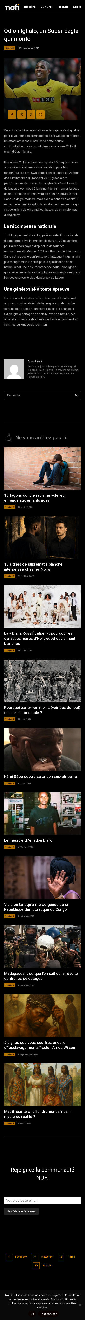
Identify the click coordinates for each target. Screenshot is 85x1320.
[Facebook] (12, 114)
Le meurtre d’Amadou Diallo (28, 840)
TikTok (71, 1257)
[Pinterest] (31, 114)
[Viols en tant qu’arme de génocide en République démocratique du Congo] (42, 877)
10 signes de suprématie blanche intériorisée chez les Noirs (33, 566)
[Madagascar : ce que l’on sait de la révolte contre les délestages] (42, 946)
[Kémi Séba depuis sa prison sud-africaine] (42, 749)
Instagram (47, 1257)
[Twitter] (21, 114)
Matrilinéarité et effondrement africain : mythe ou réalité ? (38, 1114)
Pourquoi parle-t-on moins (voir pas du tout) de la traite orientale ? (42, 710)
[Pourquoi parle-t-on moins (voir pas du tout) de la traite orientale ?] (42, 681)
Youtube (47, 1265)
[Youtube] (36, 1265)
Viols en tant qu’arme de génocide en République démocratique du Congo (36, 907)
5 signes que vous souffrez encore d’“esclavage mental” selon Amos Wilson (39, 1045)
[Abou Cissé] (14, 369)
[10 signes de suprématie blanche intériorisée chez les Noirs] (42, 537)
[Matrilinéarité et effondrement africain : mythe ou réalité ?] (42, 1084)
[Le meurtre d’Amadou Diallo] (42, 813)
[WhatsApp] (40, 114)
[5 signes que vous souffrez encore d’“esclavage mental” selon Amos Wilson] (42, 1015)
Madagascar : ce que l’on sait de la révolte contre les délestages (41, 976)
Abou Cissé (35, 361)
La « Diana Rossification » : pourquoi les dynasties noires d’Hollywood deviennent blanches (39, 638)
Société (9, 47)
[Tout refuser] (80, 1305)
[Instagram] (35, 1257)
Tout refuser (48, 1313)
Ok (32, 1313)
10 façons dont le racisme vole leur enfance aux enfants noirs (35, 498)
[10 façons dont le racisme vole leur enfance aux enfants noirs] (42, 468)
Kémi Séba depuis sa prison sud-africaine (40, 776)
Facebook (21, 1257)
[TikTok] (61, 1257)
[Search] (76, 395)
